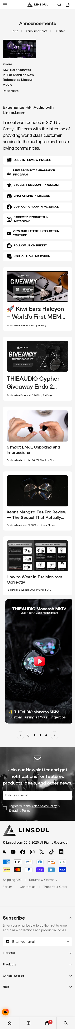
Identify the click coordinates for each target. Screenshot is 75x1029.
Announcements (36, 31)
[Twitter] (41, 851)
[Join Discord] (61, 851)
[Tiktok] (51, 851)
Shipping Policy (20, 810)
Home (14, 31)
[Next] (54, 735)
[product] (9, 1023)
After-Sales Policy (44, 806)
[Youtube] (13, 851)
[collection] (29, 1023)
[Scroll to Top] (68, 1008)
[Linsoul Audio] (37, 4)
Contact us (28, 887)
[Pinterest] (4, 852)
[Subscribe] (68, 941)
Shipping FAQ (12, 880)
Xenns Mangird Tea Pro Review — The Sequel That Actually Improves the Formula (36, 517)
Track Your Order (55, 887)
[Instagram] (32, 851)
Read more (11, 91)
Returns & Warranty (43, 880)
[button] (67, 4)
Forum (7, 887)
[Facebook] (22, 851)
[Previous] (20, 735)
